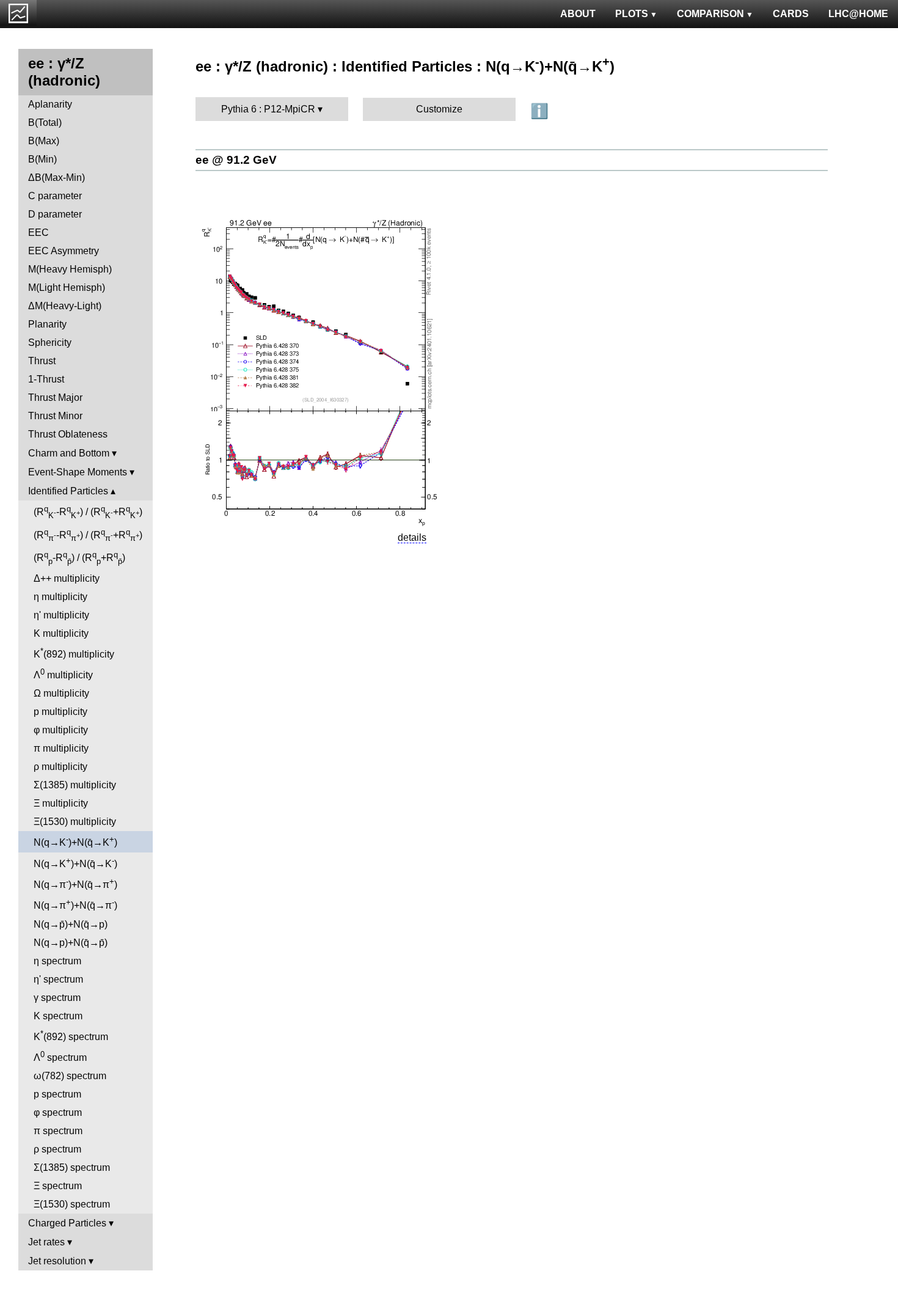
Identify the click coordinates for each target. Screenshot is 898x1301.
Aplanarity (50, 104)
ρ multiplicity (60, 766)
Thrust (42, 361)
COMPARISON (710, 14)
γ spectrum (57, 997)
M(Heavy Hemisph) (70, 269)
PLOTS (631, 14)
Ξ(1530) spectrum (72, 1204)
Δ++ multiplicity (67, 578)
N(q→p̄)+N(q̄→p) (71, 924)
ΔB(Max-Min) (56, 177)
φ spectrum (58, 1112)
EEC (38, 232)
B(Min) (42, 159)
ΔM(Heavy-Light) (64, 306)
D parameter (55, 214)
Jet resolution (57, 1261)
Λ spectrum (60, 1056)
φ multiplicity (61, 730)
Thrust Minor (55, 416)
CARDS (791, 14)
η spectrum (57, 961)
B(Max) (43, 141)
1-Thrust (46, 379)
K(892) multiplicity (74, 653)
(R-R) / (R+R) (88, 512)
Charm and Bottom (68, 453)
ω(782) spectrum (70, 1076)
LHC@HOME (858, 14)
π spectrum (58, 1131)
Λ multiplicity (63, 673)
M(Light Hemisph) (66, 287)
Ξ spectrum (58, 1186)
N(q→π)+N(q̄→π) (75, 883)
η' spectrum (58, 979)
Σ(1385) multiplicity (75, 785)
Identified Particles (68, 491)
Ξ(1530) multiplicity (75, 821)
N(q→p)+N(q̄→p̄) (71, 942)
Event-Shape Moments (77, 472)
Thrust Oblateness (68, 434)
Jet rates (46, 1242)
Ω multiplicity (61, 693)
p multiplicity (60, 711)
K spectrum (58, 1016)
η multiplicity (60, 597)
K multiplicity (61, 633)
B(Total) (45, 122)
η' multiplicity (61, 615)
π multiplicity (61, 748)
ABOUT (578, 14)
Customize (439, 109)
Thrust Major (55, 397)
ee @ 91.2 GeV (236, 159)
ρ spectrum (57, 1149)
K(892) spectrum (71, 1035)
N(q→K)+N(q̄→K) (75, 841)
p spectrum (57, 1094)
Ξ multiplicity (61, 803)
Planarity (47, 324)
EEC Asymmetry (63, 251)
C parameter (55, 196)
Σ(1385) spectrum (72, 1167)
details (412, 537)
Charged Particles (67, 1223)
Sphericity (49, 342)
